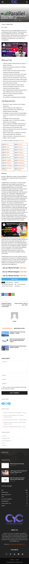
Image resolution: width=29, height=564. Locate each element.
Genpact (21, 149)
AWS (4, 443)
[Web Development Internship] (5, 465)
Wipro (8, 149)
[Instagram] (10, 554)
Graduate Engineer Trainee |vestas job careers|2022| (6, 305)
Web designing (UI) (7, 440)
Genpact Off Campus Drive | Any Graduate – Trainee (14, 412)
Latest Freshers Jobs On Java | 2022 (21, 304)
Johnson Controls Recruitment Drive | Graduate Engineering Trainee (17, 340)
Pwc (8, 144)
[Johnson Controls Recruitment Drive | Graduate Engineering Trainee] (5, 340)
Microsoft (21, 154)
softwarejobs (17, 286)
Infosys (21, 147)
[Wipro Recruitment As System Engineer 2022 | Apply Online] (5, 479)
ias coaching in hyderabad (7, 284)
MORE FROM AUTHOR (19, 328)
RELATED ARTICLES (7, 328)
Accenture (21, 160)
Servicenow (22, 165)
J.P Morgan (9, 165)
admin (3, 20)
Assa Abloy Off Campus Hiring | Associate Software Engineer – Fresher (14, 423)
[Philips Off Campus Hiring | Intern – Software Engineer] (5, 348)
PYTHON (4, 436)
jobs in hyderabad (21, 284)
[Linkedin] (14, 554)
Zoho (8, 147)
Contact (17, 559)
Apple (8, 152)
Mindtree (8, 162)
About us (12, 559)
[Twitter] (18, 554)
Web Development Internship (17, 463)
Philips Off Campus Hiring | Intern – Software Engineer (15, 419)
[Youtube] (22, 554)
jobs (15, 284)
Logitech (9, 160)
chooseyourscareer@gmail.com (17, 544)
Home (2, 5)
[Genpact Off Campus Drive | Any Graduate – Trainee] (5, 333)
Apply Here (14, 279)
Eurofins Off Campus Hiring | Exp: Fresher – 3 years (14, 426)
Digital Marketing (6, 438)
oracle (20, 144)
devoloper (17, 282)
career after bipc (9, 282)
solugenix (21, 157)
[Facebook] (6, 554)
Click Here (22, 268)
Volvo (8, 154)
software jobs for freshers (7, 286)
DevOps (4, 445)
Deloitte (8, 157)
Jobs (6, 5)
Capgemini (21, 162)
